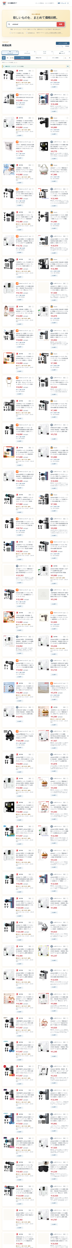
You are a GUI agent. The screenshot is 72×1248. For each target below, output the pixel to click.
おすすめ (22, 57)
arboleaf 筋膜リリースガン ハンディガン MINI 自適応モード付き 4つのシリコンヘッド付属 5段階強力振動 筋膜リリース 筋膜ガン (25, 523)
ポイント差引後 (55, 57)
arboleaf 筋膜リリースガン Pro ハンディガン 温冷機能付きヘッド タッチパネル (24, 594)
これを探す (19, 88)
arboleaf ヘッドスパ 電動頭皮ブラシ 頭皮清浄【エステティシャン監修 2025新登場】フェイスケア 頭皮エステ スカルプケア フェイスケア (59, 855)
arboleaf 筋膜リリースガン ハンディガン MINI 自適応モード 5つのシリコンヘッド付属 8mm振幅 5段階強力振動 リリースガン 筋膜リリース (59, 382)
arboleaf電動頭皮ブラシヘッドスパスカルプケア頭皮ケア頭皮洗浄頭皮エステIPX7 (25, 736)
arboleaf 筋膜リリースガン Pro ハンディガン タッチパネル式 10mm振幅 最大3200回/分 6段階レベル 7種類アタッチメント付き (59, 405)
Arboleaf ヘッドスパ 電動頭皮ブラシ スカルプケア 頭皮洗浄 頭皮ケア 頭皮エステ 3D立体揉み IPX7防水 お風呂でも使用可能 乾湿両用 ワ (59, 1023)
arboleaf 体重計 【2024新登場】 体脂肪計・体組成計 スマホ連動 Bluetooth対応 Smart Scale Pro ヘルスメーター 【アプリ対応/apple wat (24, 641)
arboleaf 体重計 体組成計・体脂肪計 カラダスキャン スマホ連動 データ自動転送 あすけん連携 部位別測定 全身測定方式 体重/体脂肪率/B (59, 831)
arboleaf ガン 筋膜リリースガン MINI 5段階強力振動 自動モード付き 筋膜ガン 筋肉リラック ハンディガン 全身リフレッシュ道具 (24, 927)
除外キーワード (41, 32)
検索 (60, 24)
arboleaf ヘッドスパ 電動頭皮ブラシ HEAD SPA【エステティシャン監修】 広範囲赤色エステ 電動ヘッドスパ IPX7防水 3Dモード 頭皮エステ (59, 927)
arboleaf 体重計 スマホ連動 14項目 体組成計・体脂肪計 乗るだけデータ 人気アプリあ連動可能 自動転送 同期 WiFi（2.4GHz (25, 241)
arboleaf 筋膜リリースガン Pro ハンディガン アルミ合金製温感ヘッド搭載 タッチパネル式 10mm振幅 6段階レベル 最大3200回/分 (59, 358)
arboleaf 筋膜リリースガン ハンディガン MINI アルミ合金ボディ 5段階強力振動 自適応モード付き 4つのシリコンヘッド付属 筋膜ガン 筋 (59, 99)
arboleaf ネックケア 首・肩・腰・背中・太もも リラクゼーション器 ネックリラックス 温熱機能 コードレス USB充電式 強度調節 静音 (25, 382)
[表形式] (7, 58)
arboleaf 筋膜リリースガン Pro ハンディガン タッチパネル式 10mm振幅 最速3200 (58, 546)
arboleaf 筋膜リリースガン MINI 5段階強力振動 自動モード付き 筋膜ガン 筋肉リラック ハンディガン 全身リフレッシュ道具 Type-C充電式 (59, 241)
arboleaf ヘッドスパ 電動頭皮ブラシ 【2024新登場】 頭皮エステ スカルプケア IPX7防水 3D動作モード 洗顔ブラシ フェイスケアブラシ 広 (59, 807)
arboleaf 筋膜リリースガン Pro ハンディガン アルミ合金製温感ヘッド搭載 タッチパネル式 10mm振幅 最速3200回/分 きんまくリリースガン (59, 194)
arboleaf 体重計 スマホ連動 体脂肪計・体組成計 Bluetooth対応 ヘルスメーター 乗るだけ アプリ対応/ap (25, 288)
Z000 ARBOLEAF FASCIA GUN (24, 97)
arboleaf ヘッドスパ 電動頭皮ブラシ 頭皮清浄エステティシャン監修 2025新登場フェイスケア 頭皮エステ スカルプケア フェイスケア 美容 (25, 571)
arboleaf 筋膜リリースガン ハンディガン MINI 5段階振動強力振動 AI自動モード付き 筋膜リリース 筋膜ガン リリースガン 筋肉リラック (59, 523)
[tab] (10, 53)
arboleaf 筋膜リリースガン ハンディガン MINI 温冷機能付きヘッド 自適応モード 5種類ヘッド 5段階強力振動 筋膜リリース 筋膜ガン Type (59, 879)
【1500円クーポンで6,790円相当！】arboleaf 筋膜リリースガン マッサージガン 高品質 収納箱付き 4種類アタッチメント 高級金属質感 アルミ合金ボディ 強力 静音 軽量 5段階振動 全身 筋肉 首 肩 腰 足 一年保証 (25, 546)
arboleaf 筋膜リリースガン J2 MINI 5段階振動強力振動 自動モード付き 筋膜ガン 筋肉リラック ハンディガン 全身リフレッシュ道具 (25, 429)
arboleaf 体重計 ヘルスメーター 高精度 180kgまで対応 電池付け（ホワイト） (24, 1215)
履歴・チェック (63, 3)
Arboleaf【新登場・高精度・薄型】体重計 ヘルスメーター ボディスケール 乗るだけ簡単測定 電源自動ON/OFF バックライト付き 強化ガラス (59, 1071)
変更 (68, 66)
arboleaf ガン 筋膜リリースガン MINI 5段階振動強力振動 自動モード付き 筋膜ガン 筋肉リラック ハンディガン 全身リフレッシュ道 (25, 879)
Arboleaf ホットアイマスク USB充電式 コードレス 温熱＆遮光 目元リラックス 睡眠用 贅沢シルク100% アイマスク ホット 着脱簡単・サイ (59, 1167)
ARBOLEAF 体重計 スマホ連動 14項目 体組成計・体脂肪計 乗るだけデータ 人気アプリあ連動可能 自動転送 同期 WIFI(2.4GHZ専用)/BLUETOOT (59, 903)
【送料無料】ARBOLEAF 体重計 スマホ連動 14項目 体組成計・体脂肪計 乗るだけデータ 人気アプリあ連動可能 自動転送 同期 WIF (59, 665)
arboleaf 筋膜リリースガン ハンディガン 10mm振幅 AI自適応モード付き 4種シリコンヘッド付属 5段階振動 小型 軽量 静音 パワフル (59, 75)
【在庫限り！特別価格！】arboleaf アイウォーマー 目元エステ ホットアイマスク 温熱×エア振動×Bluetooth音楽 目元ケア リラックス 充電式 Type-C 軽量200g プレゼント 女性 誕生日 (24, 170)
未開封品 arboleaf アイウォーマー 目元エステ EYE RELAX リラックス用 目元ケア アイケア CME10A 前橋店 (59, 688)
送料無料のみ (31, 33)
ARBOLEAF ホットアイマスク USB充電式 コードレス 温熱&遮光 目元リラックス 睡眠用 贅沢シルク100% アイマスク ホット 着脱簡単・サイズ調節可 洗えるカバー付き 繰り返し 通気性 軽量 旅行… (24, 1239)
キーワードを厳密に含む (17, 33)
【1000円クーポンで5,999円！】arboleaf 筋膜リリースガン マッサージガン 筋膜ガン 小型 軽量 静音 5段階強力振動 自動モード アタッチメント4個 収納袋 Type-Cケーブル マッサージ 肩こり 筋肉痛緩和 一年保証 (25, 358)
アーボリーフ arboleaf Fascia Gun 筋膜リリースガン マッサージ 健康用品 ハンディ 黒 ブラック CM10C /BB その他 (59, 617)
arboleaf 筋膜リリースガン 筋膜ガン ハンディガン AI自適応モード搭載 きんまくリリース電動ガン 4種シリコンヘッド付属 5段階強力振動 (59, 217)
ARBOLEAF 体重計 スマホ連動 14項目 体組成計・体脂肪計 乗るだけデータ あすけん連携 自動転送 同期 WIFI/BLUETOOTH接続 (59, 429)
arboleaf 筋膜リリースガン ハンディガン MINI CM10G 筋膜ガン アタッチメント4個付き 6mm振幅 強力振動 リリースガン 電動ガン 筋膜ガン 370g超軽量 (25, 194)
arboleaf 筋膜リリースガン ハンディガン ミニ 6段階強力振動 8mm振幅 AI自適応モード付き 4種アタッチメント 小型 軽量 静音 (59, 122)
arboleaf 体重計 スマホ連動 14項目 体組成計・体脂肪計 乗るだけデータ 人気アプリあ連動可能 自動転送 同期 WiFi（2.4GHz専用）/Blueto (59, 759)
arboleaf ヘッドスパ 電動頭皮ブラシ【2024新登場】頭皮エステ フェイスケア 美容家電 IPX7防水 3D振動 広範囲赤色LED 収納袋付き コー (59, 783)
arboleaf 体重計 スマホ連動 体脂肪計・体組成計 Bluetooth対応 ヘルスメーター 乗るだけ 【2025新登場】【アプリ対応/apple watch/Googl (59, 1191)
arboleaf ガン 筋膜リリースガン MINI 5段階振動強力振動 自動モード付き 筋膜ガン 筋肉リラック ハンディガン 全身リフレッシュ (25, 335)
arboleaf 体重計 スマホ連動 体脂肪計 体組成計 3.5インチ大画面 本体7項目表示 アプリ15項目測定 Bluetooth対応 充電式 (25, 855)
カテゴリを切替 (62, 43)
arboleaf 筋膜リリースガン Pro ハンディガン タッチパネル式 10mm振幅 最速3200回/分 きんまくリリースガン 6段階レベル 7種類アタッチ (59, 975)
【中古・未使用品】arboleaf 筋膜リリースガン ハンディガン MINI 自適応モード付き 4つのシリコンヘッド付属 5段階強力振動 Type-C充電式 (25, 146)
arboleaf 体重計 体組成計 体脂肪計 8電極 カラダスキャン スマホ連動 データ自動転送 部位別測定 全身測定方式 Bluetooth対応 (59, 264)
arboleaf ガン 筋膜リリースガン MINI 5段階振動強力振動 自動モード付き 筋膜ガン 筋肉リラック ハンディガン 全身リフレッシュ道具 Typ (59, 288)
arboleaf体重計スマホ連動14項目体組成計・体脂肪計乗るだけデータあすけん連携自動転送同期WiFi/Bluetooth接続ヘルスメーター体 (25, 476)
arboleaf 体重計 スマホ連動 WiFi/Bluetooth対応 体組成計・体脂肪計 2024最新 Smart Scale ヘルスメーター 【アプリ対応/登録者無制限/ (59, 736)
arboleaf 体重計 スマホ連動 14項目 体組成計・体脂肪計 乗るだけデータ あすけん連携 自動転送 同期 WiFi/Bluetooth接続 (59, 452)
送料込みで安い (39, 57)
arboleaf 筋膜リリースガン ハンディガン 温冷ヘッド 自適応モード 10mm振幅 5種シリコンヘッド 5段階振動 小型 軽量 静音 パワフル (59, 499)
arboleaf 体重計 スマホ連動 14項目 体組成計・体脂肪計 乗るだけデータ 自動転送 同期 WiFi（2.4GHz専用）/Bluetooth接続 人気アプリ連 (59, 1143)
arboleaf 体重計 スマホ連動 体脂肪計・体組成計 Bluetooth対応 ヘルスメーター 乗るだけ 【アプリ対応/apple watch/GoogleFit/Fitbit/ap (59, 999)
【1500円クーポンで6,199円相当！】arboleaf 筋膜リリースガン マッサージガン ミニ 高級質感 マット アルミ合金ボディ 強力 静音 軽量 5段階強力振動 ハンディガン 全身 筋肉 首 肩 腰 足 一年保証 (25, 452)
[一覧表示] (4, 58)
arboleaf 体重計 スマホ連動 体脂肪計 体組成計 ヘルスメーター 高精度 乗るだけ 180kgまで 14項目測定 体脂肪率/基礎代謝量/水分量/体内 (59, 146)
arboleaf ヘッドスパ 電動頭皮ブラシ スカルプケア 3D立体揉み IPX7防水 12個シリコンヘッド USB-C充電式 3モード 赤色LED (59, 170)
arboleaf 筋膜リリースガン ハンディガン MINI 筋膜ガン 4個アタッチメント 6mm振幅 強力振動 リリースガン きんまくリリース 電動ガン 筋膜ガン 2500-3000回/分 (25, 665)
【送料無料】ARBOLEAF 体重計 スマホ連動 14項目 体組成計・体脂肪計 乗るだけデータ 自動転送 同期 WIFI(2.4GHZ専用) (59, 594)
